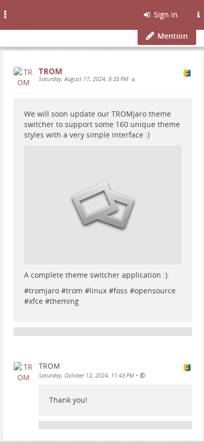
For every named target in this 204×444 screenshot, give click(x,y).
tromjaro (44, 290)
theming (64, 301)
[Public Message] (133, 79)
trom (74, 290)
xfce (36, 301)
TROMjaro (128, 114)
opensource (155, 290)
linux (98, 290)
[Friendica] (34, 13)
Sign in (165, 14)
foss (121, 290)
